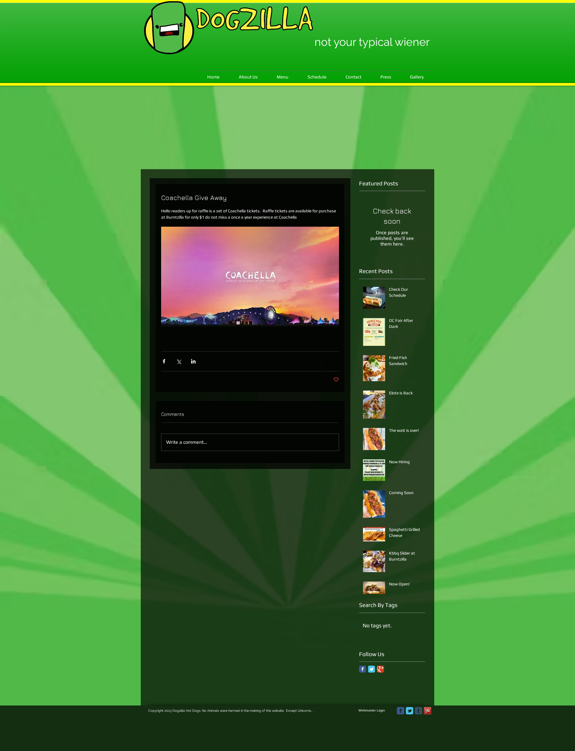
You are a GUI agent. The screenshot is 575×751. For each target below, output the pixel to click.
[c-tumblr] (418, 710)
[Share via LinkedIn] (193, 361)
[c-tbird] (409, 710)
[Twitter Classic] (371, 669)
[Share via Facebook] (164, 361)
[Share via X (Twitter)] (178, 361)
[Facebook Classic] (362, 669)
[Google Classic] (380, 669)
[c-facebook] (400, 710)
